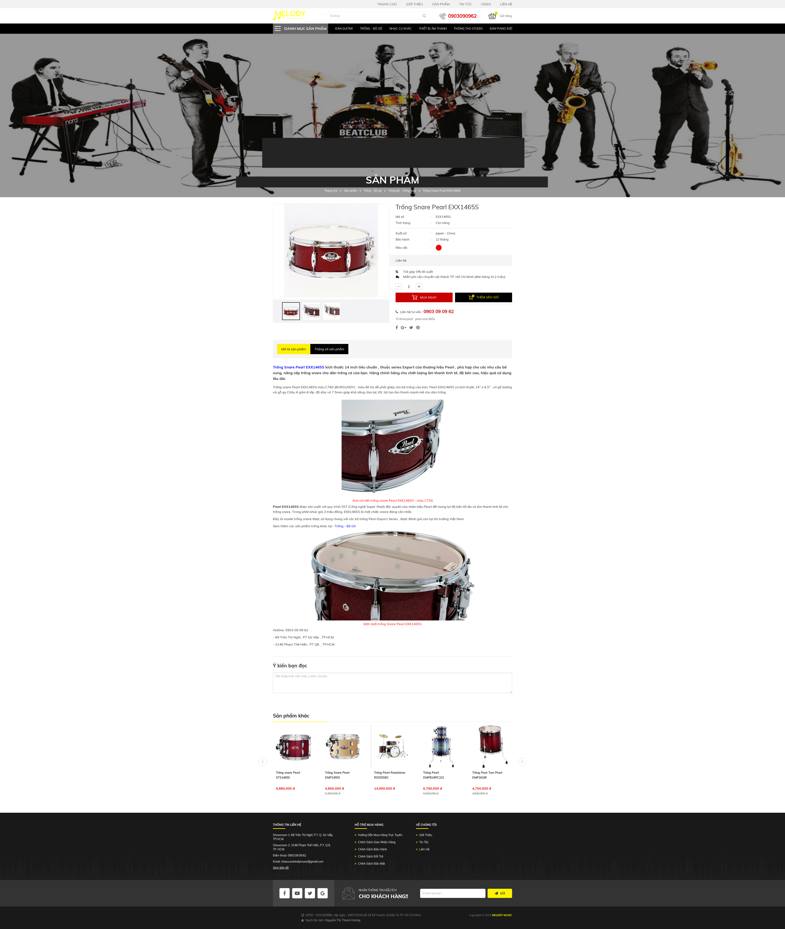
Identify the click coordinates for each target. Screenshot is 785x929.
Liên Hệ (424, 849)
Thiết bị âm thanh (408, 28)
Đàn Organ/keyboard (513, 28)
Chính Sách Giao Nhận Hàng (376, 842)
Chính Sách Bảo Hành (372, 849)
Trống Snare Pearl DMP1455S (288, 775)
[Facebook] (397, 327)
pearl (409, 319)
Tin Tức (423, 842)
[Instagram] (418, 327)
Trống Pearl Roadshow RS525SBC (340, 775)
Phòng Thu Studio (443, 28)
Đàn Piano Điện (477, 28)
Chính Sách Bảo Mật (371, 863)
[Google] (403, 327)
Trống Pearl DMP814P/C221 (384, 775)
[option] (343, 29)
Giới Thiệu (425, 835)
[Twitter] (411, 327)
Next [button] (522, 762)
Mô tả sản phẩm (293, 349)
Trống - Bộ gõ (346, 28)
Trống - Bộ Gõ (346, 526)
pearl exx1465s (424, 319)
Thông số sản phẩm (329, 349)
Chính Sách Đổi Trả (370, 856)
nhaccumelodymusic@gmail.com (302, 861)
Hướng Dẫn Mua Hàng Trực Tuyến (380, 835)
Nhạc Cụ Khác (376, 28)
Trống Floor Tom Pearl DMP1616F (438, 775)
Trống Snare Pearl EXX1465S (298, 367)
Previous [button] (263, 762)
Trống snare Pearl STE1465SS (484, 775)
